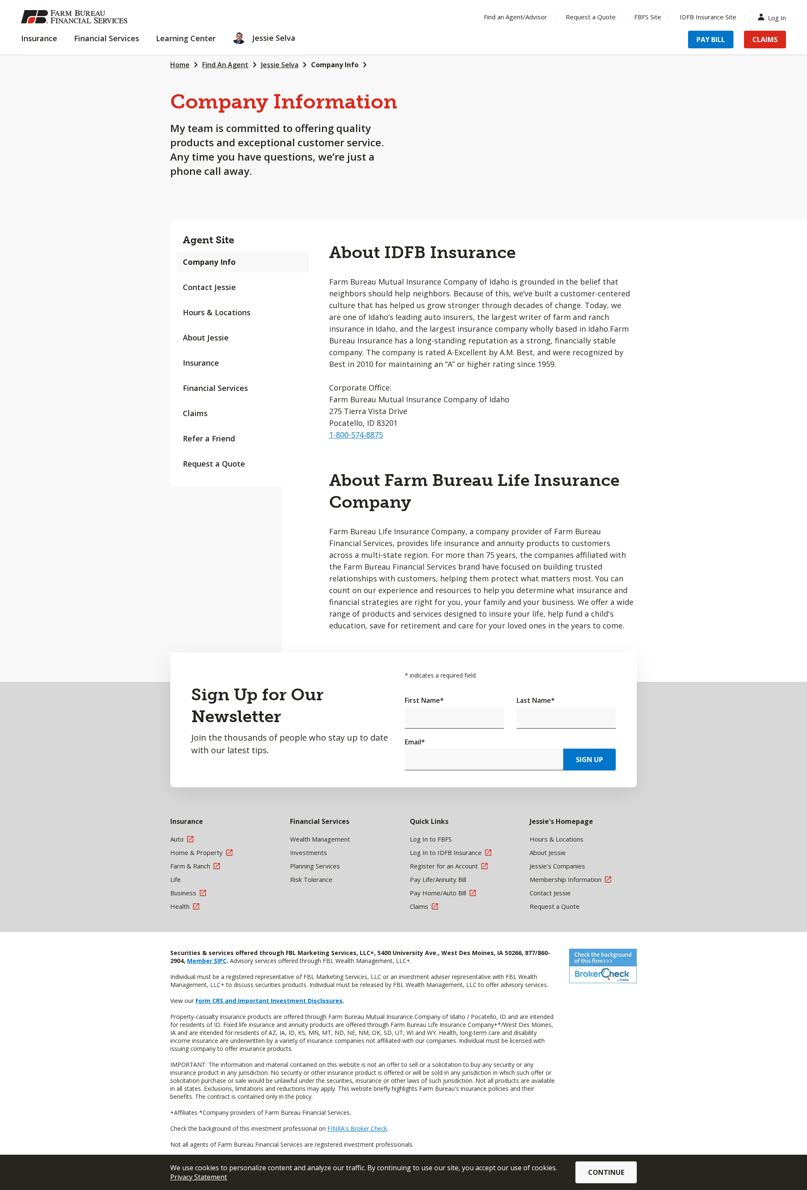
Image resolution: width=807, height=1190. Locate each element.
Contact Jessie (209, 287)
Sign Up (589, 759)
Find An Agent (225, 64)
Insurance (201, 363)
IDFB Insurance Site (708, 17)
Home (180, 64)
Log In (777, 17)
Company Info (335, 64)
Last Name (536, 700)
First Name (424, 700)
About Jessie (206, 337)
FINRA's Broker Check (357, 1128)
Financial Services (215, 388)
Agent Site (208, 240)
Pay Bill (710, 39)
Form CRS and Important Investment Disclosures (269, 1001)
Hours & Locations (217, 312)
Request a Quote (591, 17)
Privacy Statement (198, 1177)
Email (415, 742)
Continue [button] (606, 1172)
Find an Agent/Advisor (515, 17)
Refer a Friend (209, 438)
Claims (765, 39)
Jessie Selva (279, 64)
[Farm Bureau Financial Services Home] (75, 17)
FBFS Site (647, 17)
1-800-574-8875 (356, 435)
